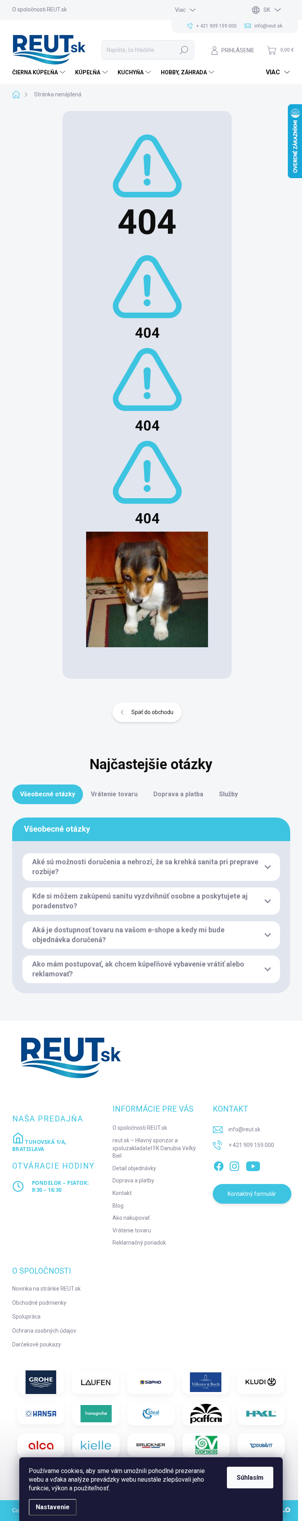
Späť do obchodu (152, 712)
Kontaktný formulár (252, 1194)
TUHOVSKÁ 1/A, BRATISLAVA (39, 1145)
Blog (117, 1205)
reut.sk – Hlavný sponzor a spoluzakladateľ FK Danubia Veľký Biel (154, 1148)
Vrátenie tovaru (131, 1230)
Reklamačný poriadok (139, 1242)
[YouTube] (253, 1165)
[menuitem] (39, 72)
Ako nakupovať (131, 1218)
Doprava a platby (133, 1180)
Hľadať (184, 50)
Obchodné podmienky (39, 1303)
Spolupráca (26, 1316)
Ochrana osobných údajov (44, 1331)
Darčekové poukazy (36, 1344)
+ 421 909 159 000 (251, 1145)
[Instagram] (234, 1165)
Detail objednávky (134, 1168)
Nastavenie (53, 1507)
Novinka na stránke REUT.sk (46, 1288)
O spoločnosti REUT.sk (39, 9)
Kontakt (122, 1193)
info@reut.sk (244, 1129)
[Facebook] (219, 1165)
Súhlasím (250, 1477)
